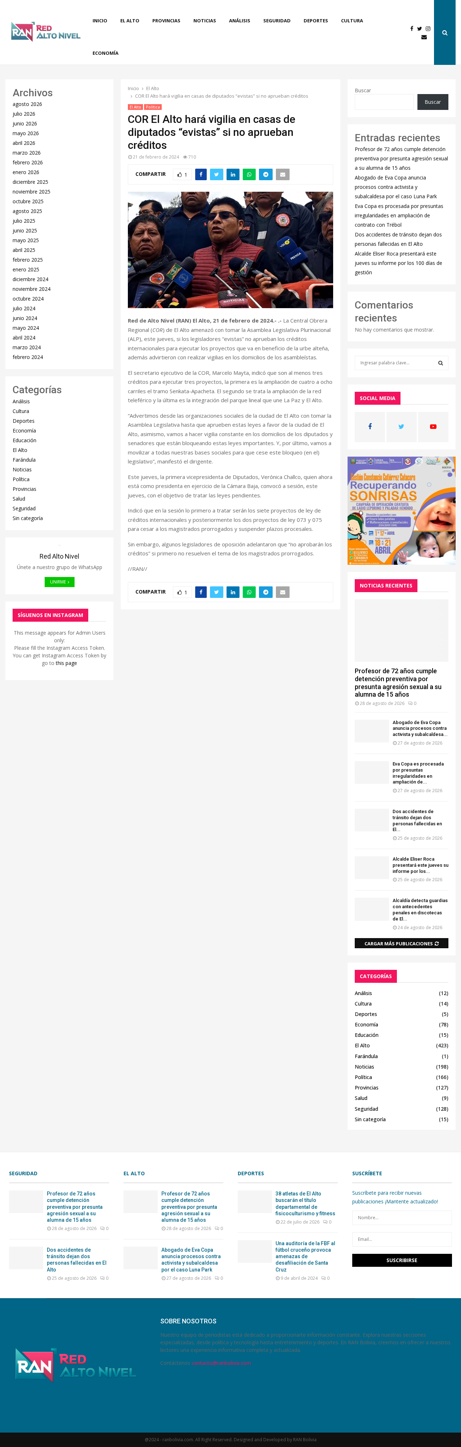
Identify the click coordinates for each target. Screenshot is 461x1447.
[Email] (425, 37)
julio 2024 (24, 308)
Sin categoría (28, 518)
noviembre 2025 (31, 191)
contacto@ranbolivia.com (221, 1362)
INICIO (100, 20)
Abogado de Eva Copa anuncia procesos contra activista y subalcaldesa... (420, 728)
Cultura (352, 20)
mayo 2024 (26, 327)
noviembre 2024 (31, 288)
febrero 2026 (28, 162)
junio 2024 (25, 318)
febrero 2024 (28, 357)
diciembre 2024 (30, 279)
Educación (24, 440)
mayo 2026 (26, 133)
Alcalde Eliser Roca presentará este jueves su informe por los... (420, 865)
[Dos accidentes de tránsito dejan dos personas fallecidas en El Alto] (372, 820)
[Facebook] (413, 29)
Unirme (58, 582)
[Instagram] (430, 29)
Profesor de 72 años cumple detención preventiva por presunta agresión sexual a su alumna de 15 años (401, 158)
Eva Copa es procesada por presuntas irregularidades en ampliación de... (418, 773)
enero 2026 (26, 172)
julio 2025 (24, 220)
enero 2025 (26, 269)
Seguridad (277, 20)
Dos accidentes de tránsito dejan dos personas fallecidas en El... (417, 820)
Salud (19, 498)
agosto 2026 (27, 104)
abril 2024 (24, 337)
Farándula (24, 459)
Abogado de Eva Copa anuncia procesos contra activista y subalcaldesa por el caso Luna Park (396, 187)
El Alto (129, 20)
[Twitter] (421, 29)
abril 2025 (24, 250)
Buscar (363, 90)
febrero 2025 (28, 259)
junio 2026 (25, 123)
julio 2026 (24, 113)
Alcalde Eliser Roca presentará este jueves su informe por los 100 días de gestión (398, 263)
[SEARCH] (440, 363)
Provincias (166, 20)
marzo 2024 (27, 347)
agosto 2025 (27, 211)
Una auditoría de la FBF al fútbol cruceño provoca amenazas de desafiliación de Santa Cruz (305, 1256)
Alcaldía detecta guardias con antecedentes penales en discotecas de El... (420, 909)
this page (66, 663)
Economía (105, 53)
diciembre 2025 (30, 181)
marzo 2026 (27, 152)
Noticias (204, 20)
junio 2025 (25, 230)
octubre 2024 (28, 298)
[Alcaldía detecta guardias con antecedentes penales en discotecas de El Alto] (372, 909)
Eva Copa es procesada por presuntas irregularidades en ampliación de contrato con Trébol (399, 215)
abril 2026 (24, 142)
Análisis (239, 20)
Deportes (316, 20)
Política (153, 107)
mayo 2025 (26, 240)
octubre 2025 (28, 201)
